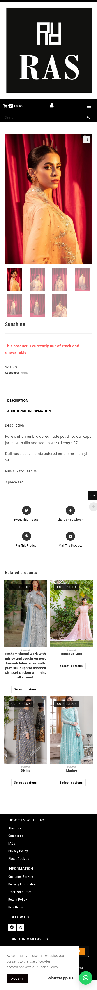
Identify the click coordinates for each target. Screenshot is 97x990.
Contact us (16, 836)
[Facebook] (12, 927)
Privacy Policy (18, 851)
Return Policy (17, 899)
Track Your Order (19, 892)
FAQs (11, 843)
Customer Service (20, 876)
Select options (25, 689)
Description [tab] (17, 400)
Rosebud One (71, 654)
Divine (25, 770)
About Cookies (18, 858)
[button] (89, 105)
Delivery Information (22, 884)
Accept (17, 979)
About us (14, 828)
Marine (71, 770)
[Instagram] (20, 927)
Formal (24, 373)
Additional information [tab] (29, 411)
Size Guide (15, 907)
